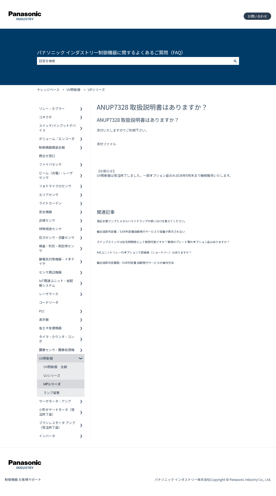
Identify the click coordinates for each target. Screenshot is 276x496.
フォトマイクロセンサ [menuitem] (55, 185)
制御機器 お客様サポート (23, 479)
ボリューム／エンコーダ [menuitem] (57, 138)
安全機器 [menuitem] (45, 211)
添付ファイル (106, 143)
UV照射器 (73, 89)
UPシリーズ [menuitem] (52, 383)
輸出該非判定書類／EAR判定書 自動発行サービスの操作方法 (135, 263)
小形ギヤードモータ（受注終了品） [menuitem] (57, 411)
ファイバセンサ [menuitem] (50, 164)
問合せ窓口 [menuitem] (47, 155)
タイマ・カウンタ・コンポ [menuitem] (56, 338)
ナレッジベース (48, 89)
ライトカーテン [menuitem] (50, 203)
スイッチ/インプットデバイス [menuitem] (57, 127)
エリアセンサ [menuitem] (48, 194)
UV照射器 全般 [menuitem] (55, 366)
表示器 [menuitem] (44, 319)
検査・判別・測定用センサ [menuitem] (56, 248)
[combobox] (134, 61)
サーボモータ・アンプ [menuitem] (55, 401)
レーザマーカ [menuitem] (48, 293)
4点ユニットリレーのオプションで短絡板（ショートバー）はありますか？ (144, 252)
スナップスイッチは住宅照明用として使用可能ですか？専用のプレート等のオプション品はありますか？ (163, 242)
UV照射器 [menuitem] (46, 358)
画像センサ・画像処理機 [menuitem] (56, 349)
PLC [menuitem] (42, 311)
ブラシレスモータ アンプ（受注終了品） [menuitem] (57, 425)
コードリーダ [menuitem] (48, 302)
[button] (81, 109)
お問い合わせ (257, 16)
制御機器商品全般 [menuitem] (52, 147)
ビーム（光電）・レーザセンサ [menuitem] (56, 175)
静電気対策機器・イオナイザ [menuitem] (56, 261)
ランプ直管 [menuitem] (51, 392)
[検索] (235, 61)
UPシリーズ (96, 89)
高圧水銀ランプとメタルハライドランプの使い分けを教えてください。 (142, 221)
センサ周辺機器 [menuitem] (50, 272)
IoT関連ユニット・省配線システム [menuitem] (56, 282)
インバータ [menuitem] (47, 435)
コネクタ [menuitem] (45, 117)
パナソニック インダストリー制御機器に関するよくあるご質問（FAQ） (111, 52)
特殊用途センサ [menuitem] (50, 228)
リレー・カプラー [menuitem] (52, 108)
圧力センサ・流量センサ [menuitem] (56, 237)
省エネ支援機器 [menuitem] (50, 327)
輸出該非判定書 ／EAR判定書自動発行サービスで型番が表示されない (141, 232)
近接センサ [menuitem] (47, 220)
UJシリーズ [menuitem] (51, 375)
